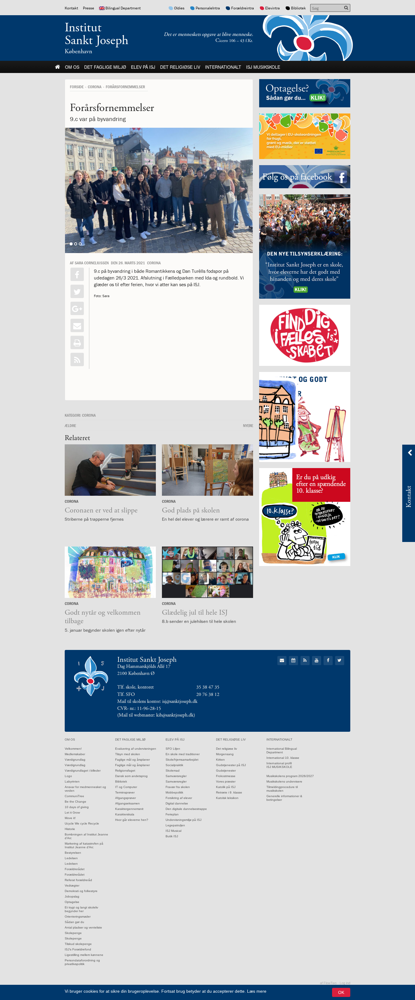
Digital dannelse (177, 803)
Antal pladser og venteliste (83, 927)
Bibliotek (298, 8)
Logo (68, 776)
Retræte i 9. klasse (229, 792)
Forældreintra (242, 8)
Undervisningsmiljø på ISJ (183, 819)
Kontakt (71, 8)
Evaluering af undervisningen (135, 748)
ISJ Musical (173, 830)
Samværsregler (176, 776)
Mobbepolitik (174, 792)
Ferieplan (172, 814)
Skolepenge (73, 933)
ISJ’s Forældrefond (78, 949)
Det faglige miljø (105, 67)
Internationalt (223, 67)
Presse (88, 8)
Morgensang (225, 754)
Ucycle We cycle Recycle (82, 823)
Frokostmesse (225, 776)
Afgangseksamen (127, 803)
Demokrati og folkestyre (81, 891)
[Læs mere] (77, 359)
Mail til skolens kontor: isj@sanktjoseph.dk (157, 701)
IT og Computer (126, 787)
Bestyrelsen (73, 852)
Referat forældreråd (78, 880)
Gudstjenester (226, 770)
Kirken (220, 759)
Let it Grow (72, 812)
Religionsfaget (125, 770)
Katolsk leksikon (227, 798)
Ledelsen (71, 858)
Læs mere (256, 991)
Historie (70, 829)
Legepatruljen (175, 825)
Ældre (70, 425)
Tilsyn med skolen (127, 754)
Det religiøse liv (180, 67)
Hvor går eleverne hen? (131, 819)
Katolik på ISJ (225, 787)
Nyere (248, 425)
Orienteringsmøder (78, 916)
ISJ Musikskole (263, 67)
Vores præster (225, 781)
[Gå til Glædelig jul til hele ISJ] (207, 572)
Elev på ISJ (143, 67)
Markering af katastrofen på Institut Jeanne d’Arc (84, 845)
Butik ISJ (172, 836)
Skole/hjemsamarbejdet (182, 759)
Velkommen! (73, 748)
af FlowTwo (328, 983)
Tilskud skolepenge (78, 944)
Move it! (70, 818)
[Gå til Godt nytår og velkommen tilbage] (110, 572)
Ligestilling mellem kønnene (84, 955)
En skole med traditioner (183, 754)
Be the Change (75, 801)
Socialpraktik (174, 765)
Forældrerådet (74, 869)
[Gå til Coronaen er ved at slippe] (110, 470)
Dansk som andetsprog (131, 776)
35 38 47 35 (207, 687)
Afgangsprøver (125, 798)
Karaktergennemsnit (129, 809)
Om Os (72, 67)
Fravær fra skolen (178, 787)
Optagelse (72, 902)
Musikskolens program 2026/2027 (290, 776)
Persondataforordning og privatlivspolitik (82, 962)
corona (94, 86)
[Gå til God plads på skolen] (207, 470)
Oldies (179, 8)
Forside (77, 86)
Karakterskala (124, 814)
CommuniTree (74, 796)
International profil (279, 763)
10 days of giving (77, 807)
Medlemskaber (75, 754)
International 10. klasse (282, 757)
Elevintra (272, 8)
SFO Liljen (173, 748)
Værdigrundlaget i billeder (83, 770)
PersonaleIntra (208, 8)
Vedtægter (72, 885)
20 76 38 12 (207, 694)
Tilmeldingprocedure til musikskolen (282, 788)
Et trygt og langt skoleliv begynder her (81, 909)
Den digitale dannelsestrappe (186, 809)
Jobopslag (72, 896)
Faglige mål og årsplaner (132, 759)
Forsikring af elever (179, 798)
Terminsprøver (125, 792)
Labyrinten (72, 781)
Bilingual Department (123, 8)
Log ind (345, 983)
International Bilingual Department (281, 750)
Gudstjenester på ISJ (231, 765)
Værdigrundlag (75, 759)
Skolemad (173, 770)
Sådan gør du (74, 922)
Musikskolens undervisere (284, 781)
